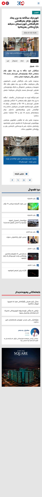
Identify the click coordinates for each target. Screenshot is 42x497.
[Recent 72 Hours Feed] (7, 3)
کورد (8, 61)
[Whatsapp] (23, 180)
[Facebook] (12, 180)
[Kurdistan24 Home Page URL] (21, 3)
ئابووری (36, 12)
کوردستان (34, 61)
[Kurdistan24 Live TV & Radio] (3, 3)
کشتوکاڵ (14, 61)
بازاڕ (28, 61)
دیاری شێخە (19, 174)
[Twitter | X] (18, 180)
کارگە (22, 61)
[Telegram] (29, 180)
